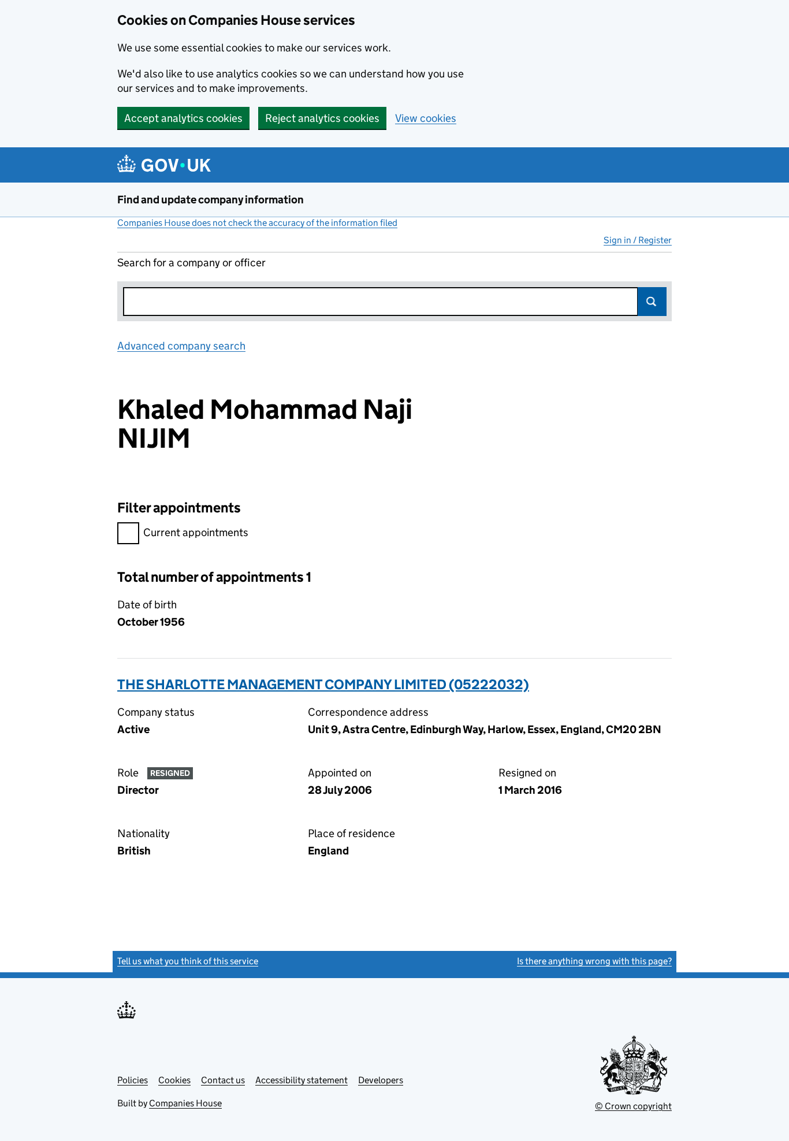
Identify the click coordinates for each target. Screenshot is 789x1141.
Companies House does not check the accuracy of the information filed (257, 222)
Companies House (185, 1103)
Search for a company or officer (191, 262)
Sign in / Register (638, 240)
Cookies (174, 1080)
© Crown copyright (633, 1106)
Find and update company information (210, 199)
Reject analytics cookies (322, 118)
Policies (132, 1080)
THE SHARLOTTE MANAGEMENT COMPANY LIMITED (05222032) (323, 684)
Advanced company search (181, 345)
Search (652, 301)
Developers (380, 1080)
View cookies (425, 118)
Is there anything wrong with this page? (594, 961)
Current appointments (195, 532)
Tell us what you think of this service (187, 961)
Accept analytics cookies (183, 118)
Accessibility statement (301, 1080)
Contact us (223, 1080)
